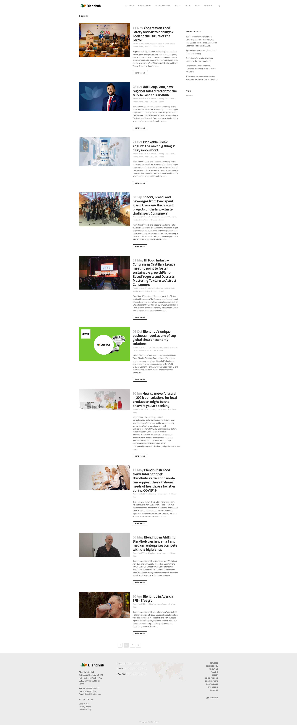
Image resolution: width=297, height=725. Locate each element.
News (141, 47)
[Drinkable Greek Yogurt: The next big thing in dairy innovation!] (104, 151)
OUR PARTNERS (211, 681)
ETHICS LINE (213, 687)
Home (172, 44)
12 (154, 46)
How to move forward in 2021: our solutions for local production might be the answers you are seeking (155, 399)
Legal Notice (84, 704)
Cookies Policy (85, 710)
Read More (140, 73)
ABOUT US (213, 669)
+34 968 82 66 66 (93, 688)
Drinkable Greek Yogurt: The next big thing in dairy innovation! (154, 146)
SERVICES (214, 663)
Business (152, 44)
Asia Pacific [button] (122, 674)
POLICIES (214, 690)
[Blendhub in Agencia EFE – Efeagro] (104, 605)
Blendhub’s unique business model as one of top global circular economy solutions (154, 337)
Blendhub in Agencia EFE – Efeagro (153, 598)
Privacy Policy (85, 707)
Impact (136, 350)
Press (146, 47)
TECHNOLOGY (212, 666)
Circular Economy (156, 347)
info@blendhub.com (93, 694)
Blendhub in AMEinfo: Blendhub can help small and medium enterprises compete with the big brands (155, 543)
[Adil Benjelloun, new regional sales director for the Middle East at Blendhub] (104, 96)
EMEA (167, 44)
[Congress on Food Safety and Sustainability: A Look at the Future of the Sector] (104, 40)
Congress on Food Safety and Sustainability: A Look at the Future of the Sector (153, 34)
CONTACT (213, 698)
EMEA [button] (120, 669)
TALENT (214, 672)
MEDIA (215, 675)
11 (154, 101)
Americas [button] (122, 663)
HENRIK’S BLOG (211, 678)
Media (135, 47)
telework (189, 95)
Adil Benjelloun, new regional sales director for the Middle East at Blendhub (155, 91)
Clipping (160, 44)
